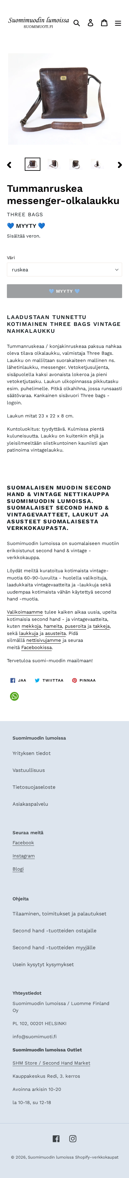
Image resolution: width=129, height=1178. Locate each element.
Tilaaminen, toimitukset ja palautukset (59, 914)
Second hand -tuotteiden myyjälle (54, 947)
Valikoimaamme (25, 612)
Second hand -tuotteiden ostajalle (54, 931)
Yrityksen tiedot (32, 753)
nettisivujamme (43, 640)
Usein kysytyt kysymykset (43, 964)
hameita (53, 626)
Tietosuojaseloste (34, 787)
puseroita (75, 626)
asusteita (55, 633)
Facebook (23, 843)
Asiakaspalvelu (30, 804)
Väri (11, 257)
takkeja (101, 626)
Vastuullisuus (29, 770)
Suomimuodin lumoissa (51, 1157)
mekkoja (31, 626)
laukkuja (28, 633)
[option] (33, 164)
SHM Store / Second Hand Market (51, 1063)
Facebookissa (36, 647)
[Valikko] (118, 22)
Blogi (18, 869)
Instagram (24, 856)
